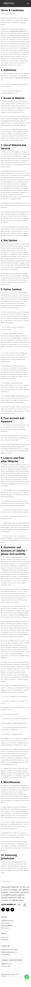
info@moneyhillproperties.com (11, 448)
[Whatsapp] (12, 909)
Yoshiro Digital (10, 976)
